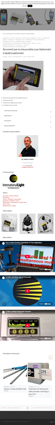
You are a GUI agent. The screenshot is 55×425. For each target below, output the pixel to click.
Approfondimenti (9, 126)
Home (4, 33)
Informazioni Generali (10, 110)
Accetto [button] (30, 6)
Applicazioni (8, 115)
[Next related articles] (50, 357)
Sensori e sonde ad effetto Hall (15, 389)
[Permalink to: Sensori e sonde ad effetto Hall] (15, 373)
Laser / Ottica (6, 204)
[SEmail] (51, 422)
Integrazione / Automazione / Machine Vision (15, 202)
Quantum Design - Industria (11, 421)
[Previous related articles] (47, 357)
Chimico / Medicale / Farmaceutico (12, 199)
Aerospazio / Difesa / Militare (10, 196)
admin (5, 56)
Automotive (6, 197)
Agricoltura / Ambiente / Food (11, 201)
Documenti (7, 121)
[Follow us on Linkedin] (53, 422)
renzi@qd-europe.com (28, 167)
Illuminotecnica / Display (9, 206)
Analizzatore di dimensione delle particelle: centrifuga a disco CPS (39, 391)
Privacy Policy (47, 2)
